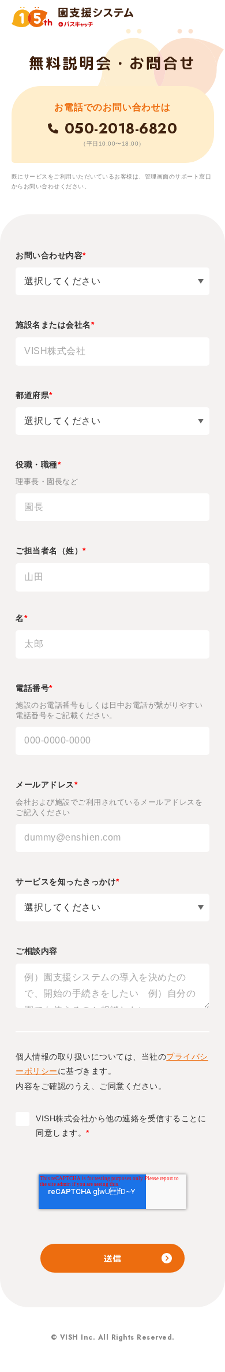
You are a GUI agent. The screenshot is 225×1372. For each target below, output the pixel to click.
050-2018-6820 (121, 128)
